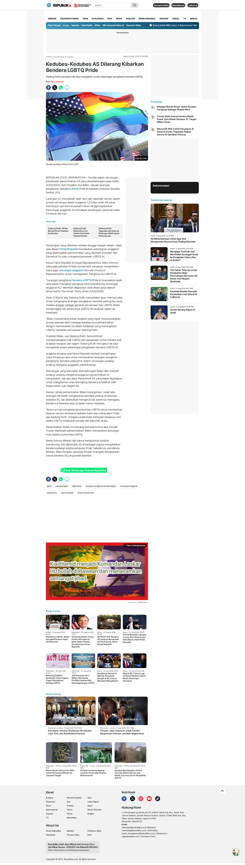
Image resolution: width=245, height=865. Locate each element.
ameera (52, 18)
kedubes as (52, 493)
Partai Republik (68, 249)
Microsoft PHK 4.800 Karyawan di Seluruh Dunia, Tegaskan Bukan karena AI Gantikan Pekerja (175, 131)
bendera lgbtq (62, 486)
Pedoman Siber (94, 831)
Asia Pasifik (86, 25)
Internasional (58, 57)
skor (85, 18)
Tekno (69, 809)
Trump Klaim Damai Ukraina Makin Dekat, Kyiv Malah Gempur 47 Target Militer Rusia (176, 119)
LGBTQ (74, 188)
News (48, 805)
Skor (89, 797)
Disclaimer (50, 835)
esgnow (164, 18)
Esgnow (49, 813)
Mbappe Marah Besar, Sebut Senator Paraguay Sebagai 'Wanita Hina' (177, 108)
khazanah (98, 18)
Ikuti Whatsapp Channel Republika (86, 470)
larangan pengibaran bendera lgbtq (101, 486)
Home (48, 57)
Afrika (97, 25)
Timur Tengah (54, 25)
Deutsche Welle (161, 5)
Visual (69, 813)
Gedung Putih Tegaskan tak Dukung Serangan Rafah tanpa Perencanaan (109, 232)
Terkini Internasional (161, 200)
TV (184, 18)
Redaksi (70, 831)
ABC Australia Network (113, 25)
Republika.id (178, 5)
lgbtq (49, 486)
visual (175, 18)
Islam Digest (93, 801)
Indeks (193, 18)
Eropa (66, 25)
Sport (89, 805)
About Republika (53, 831)
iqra (109, 18)
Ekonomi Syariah (69, 18)
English (90, 813)
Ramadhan (71, 817)
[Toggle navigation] (49, 5)
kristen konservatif (86, 493)
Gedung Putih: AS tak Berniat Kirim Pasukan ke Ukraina (58, 230)
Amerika (75, 25)
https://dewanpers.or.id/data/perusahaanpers (69, 850)
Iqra (68, 801)
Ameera (49, 797)
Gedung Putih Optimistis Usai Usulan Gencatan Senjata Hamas (81, 232)
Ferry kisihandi (57, 81)
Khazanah (50, 801)
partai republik (67, 493)
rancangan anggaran (71, 270)
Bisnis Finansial (147, 18)
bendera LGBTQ (82, 280)
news (119, 18)
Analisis (70, 805)
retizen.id (192, 5)
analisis (130, 18)
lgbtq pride (77, 486)
